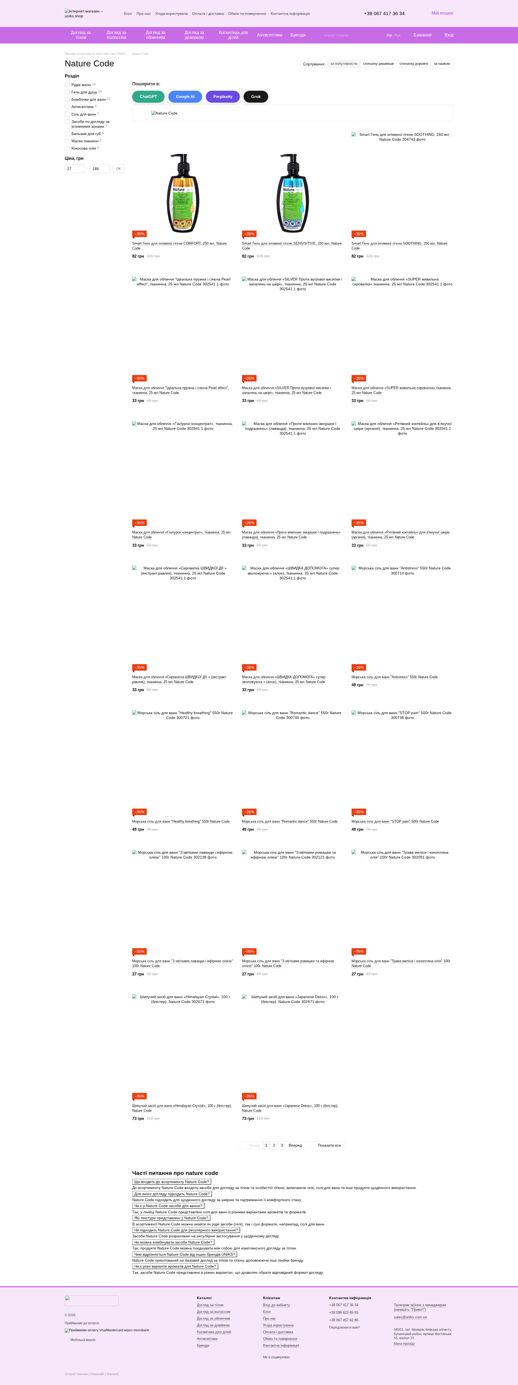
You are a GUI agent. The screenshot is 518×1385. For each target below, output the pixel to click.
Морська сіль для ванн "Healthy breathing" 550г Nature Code (181, 821)
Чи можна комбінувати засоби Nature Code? (173, 1242)
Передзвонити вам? (344, 1327)
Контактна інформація (290, 13)
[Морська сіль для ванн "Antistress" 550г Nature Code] (402, 617)
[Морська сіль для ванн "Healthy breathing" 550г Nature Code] (183, 761)
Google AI (185, 96)
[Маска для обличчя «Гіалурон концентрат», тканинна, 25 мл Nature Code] (183, 472)
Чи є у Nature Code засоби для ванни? (168, 1206)
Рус (397, 35)
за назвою (442, 64)
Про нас (144, 13)
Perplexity (222, 96)
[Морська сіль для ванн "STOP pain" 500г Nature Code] (402, 761)
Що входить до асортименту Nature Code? (171, 1182)
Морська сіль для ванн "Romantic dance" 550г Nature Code (290, 821)
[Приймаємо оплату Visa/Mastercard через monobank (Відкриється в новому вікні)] (107, 1330)
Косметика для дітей (233, 35)
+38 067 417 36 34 (384, 13)
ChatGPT (148, 96)
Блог (128, 13)
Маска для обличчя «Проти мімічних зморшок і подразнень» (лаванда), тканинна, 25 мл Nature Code (291, 534)
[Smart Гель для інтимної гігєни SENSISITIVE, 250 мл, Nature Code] (293, 183)
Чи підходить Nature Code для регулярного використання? (186, 1230)
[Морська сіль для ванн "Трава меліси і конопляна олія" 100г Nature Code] (402, 901)
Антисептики (269, 35)
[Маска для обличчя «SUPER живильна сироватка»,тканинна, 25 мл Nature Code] (402, 327)
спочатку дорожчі (414, 64)
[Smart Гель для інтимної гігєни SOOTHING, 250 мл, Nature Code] (402, 183)
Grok (256, 96)
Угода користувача (171, 13)
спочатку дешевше (378, 64)
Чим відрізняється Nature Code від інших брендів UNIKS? (184, 1254)
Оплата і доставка (208, 13)
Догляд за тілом (81, 35)
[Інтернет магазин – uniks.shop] (92, 1300)
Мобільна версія (83, 1340)
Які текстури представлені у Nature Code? (171, 1218)
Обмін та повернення (247, 13)
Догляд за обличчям (155, 35)
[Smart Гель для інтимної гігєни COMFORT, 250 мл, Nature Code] (183, 183)
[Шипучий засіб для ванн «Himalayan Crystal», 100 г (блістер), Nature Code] (183, 1045)
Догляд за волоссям (116, 35)
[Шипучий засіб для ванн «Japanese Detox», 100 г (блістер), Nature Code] (293, 1045)
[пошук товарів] (319, 35)
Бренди (298, 35)
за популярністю (343, 64)
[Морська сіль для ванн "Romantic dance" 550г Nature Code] (293, 761)
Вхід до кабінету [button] (276, 1305)
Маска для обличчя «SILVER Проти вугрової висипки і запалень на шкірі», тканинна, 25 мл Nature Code (286, 390)
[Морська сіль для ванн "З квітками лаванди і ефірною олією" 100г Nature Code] (183, 901)
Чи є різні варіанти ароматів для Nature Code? (175, 1266)
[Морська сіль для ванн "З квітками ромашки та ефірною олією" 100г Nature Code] (293, 901)
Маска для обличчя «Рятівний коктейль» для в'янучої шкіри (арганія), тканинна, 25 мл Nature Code (400, 534)
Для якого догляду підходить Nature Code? (172, 1194)
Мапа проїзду (404, 1344)
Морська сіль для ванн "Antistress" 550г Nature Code (395, 677)
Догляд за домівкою (194, 35)
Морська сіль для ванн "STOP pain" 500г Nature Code (395, 821)
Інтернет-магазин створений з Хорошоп (92, 1374)
